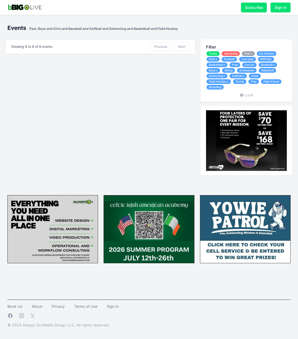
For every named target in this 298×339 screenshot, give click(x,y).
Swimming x (217, 76)
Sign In (280, 7)
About (37, 306)
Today (213, 53)
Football (229, 59)
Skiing (228, 70)
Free (235, 64)
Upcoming (230, 53)
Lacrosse (247, 59)
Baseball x (268, 64)
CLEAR (248, 95)
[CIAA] (149, 229)
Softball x (238, 76)
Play (254, 81)
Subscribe (254, 7)
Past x (248, 53)
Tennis (239, 81)
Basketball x (217, 64)
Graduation (246, 70)
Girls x (213, 59)
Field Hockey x (219, 81)
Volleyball (267, 70)
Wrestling (215, 87)
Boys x (213, 70)
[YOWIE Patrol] (245, 229)
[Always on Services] (52, 229)
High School (271, 81)
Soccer (249, 64)
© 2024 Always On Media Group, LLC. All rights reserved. (58, 325)
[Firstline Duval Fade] (246, 140)
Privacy (58, 306)
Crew (254, 76)
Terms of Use (86, 306)
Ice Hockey (266, 53)
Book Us (14, 306)
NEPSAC (266, 59)
